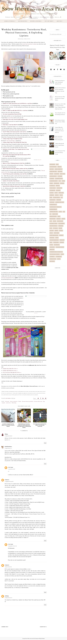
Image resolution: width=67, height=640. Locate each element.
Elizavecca (52, 185)
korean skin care (38, 401)
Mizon (54, 221)
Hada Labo (61, 192)
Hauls (19, 401)
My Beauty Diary (53, 223)
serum (51, 232)
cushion (62, 183)
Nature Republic (53, 225)
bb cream (60, 171)
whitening (14, 403)
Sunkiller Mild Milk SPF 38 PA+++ (10, 370)
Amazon (59, 166)
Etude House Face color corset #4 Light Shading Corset (15, 119)
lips (44, 401)
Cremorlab (56, 183)
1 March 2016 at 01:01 (8, 566)
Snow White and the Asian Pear (30, 638)
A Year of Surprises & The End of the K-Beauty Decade (60, 152)
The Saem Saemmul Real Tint (7, 277)
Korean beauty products (27, 401)
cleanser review (58, 178)
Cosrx (63, 180)
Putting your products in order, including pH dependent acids (60, 82)
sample (3, 403)
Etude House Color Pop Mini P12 (10, 124)
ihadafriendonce (8, 446)
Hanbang (52, 195)
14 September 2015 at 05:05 (9, 481)
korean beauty (53, 204)
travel (58, 258)
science (61, 230)
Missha (63, 218)
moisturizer (60, 221)
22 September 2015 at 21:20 (12, 545)
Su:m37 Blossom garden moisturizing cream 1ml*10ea (15, 174)
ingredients (52, 199)
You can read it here (10, 140)
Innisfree (59, 199)
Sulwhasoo (56, 244)
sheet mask (56, 232)
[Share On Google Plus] (43, 398)
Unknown (7, 479)
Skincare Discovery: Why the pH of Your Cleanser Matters (60, 98)
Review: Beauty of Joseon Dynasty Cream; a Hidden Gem (60, 122)
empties (57, 185)
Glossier (58, 190)
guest (56, 192)
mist (51, 221)
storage (62, 242)
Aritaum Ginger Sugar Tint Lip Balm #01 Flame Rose (15, 142)
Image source (39, 159)
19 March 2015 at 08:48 (8, 435)
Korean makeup (53, 209)
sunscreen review (60, 247)
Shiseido (61, 235)
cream (51, 183)
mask (59, 216)
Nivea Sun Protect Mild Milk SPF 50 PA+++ (12, 372)
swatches (52, 249)
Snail (51, 242)
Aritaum (7, 401)
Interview (52, 202)
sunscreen (8, 403)
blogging (56, 173)
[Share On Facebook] (41, 398)
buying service (53, 176)
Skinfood (62, 240)
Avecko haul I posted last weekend (29, 44)
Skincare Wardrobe (54, 240)
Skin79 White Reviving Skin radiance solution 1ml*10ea (15, 168)
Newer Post (5, 626)
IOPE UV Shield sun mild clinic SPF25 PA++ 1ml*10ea (15, 110)
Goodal (51, 192)
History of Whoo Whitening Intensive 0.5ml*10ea (13, 163)
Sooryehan (56, 242)
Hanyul (56, 195)
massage (58, 218)
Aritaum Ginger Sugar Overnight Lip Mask (12, 138)
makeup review (53, 216)
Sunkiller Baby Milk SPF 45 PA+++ (10, 368)
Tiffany (6, 434)
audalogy (7, 596)
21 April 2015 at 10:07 (11, 469)
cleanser (52, 178)
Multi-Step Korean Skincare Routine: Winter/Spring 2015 (59, 138)
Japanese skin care (60, 202)
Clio (60, 180)
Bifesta (51, 173)
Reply (45, 443)
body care (62, 173)
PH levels (55, 228)
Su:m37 (51, 244)
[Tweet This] (38, 398)
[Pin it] (46, 398)
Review (60, 228)
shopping (52, 237)
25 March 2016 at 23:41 (8, 597)
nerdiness (61, 225)
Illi (61, 197)
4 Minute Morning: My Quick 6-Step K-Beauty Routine (59, 145)
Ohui (51, 228)
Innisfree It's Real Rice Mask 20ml (10, 181)
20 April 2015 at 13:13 (8, 448)
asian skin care (53, 171)
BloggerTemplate (42, 638)
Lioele (60, 211)
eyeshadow (52, 190)
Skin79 (56, 237)
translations (53, 258)
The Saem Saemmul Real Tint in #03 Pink (12, 114)
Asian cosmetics (14, 401)
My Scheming (61, 223)
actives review (53, 166)
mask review (52, 218)
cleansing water (53, 180)
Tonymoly (52, 256)
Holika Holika (56, 197)
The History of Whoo (54, 254)
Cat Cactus (10, 467)
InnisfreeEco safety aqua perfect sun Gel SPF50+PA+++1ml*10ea (17, 103)
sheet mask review (54, 235)
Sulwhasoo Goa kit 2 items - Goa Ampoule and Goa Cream (16, 149)
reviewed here (10, 117)
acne (57, 164)
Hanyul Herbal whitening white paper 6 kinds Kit (14, 186)
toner (62, 254)
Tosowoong (58, 256)
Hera (51, 197)
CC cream (60, 176)
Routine (51, 230)
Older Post (43, 626)
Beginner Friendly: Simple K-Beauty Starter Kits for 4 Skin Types (57, 47)
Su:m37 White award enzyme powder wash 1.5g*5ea (14, 131)
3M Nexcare (52, 164)
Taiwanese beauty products (56, 251)
